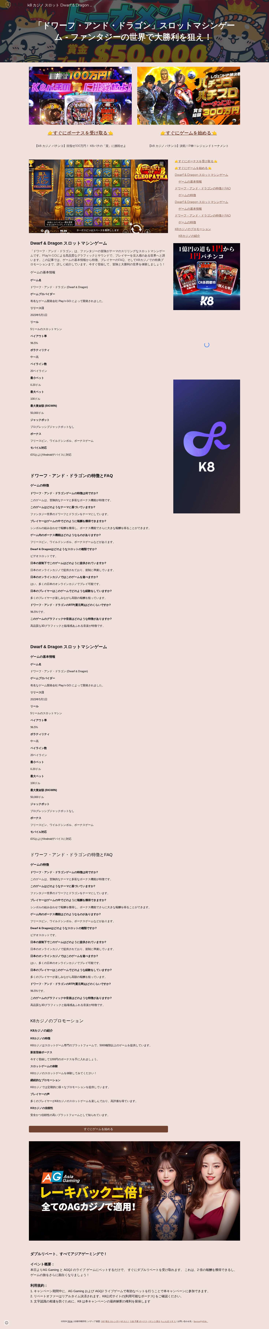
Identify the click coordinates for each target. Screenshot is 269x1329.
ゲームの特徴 (187, 195)
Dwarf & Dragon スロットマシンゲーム (201, 175)
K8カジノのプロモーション (193, 229)
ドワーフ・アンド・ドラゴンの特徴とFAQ (203, 188)
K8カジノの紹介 (189, 236)
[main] (134, 31)
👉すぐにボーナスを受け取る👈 (196, 161)
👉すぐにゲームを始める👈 (193, 168)
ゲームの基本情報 (190, 181)
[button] (6, 1322)
